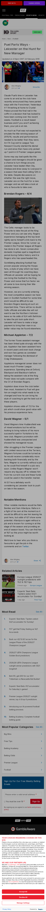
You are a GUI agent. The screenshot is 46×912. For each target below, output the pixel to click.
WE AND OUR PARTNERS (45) (14, 863)
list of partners (14, 882)
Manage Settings (23, 903)
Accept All (23, 892)
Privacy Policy (7, 909)
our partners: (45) (13, 864)
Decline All (23, 897)
